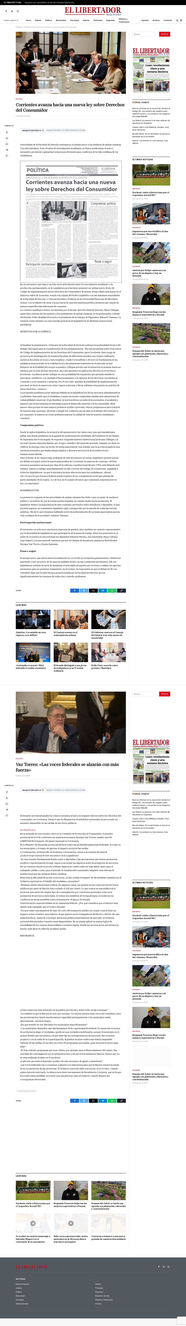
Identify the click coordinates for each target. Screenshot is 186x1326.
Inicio (28, 20)
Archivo (156, 20)
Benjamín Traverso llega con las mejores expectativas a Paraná (149, 313)
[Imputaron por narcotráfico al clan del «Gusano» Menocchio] (151, 213)
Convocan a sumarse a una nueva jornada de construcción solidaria (108, 1237)
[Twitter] (6, 138)
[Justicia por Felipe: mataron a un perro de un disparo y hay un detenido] (151, 252)
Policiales (98, 20)
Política (48, 20)
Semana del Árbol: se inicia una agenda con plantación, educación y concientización (150, 354)
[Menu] (181, 20)
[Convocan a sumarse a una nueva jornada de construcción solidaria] (108, 1223)
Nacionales (61, 20)
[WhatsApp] (6, 155)
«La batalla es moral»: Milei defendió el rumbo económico (31, 666)
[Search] (177, 20)
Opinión (145, 20)
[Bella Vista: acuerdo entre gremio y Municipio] (108, 652)
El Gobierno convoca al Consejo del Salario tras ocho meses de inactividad (107, 635)
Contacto (168, 20)
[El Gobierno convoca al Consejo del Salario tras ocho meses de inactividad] (108, 619)
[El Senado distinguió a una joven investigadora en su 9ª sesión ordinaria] (71, 652)
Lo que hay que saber (26, 1091)
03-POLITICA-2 (27, 830)
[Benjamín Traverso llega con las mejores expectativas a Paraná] (151, 294)
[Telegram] (6, 149)
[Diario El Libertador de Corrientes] (93, 11)
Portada (19, 27)
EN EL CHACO (142, 102)
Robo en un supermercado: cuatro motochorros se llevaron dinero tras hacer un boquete (71, 1239)
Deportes (110, 20)
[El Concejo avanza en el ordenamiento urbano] (71, 619)
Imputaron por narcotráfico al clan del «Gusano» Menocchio (150, 232)
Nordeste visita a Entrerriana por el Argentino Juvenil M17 (150, 194)
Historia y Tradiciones (124, 20)
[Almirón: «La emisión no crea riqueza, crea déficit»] (33, 619)
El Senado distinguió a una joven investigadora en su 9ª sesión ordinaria (70, 668)
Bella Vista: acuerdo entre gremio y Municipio (104, 666)
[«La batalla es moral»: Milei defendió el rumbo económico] (33, 652)
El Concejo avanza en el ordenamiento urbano (65, 633)
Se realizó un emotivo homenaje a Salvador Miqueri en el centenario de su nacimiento (33, 1239)
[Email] (6, 144)
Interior (86, 20)
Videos (38, 20)
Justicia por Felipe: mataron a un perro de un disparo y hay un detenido (54, 3)
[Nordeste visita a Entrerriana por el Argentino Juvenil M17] (151, 175)
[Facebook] (6, 132)
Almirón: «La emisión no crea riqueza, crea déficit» (31, 633)
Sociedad (74, 20)
